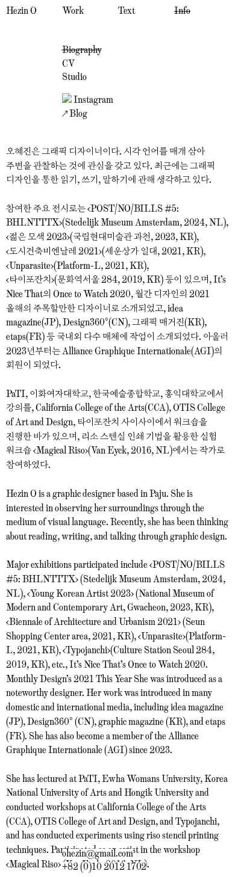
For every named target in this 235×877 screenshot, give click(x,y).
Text (126, 10)
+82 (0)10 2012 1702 (104, 866)
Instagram (92, 99)
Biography (82, 49)
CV (68, 63)
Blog (77, 113)
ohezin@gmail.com (97, 853)
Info (182, 10)
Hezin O (21, 10)
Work (73, 10)
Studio (74, 76)
